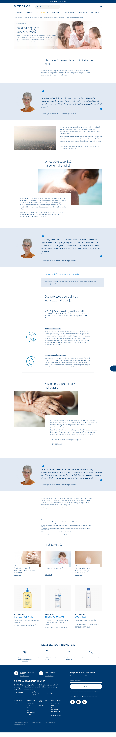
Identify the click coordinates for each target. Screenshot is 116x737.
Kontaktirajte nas (24, 675)
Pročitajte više (17, 575)
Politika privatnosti (36, 722)
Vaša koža (82, 12)
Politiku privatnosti (96, 691)
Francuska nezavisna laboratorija (91, 658)
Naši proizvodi (69, 12)
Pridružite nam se (56, 715)
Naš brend (94, 12)
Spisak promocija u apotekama (58, 1)
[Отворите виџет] (113, 368)
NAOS (15, 704)
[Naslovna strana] (22, 7)
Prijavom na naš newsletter (79, 676)
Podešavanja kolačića (19, 724)
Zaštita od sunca (41, 12)
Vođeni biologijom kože (56, 704)
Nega (29, 12)
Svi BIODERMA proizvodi (30, 704)
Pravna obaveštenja (50, 722)
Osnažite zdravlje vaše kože (55, 712)
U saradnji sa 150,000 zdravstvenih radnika (47, 658)
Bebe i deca (55, 12)
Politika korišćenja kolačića (21, 722)
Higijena (19, 12)
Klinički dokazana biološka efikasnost (69, 658)
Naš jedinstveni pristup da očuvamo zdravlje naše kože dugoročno (25, 659)
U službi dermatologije (55, 708)
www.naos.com (27, 689)
